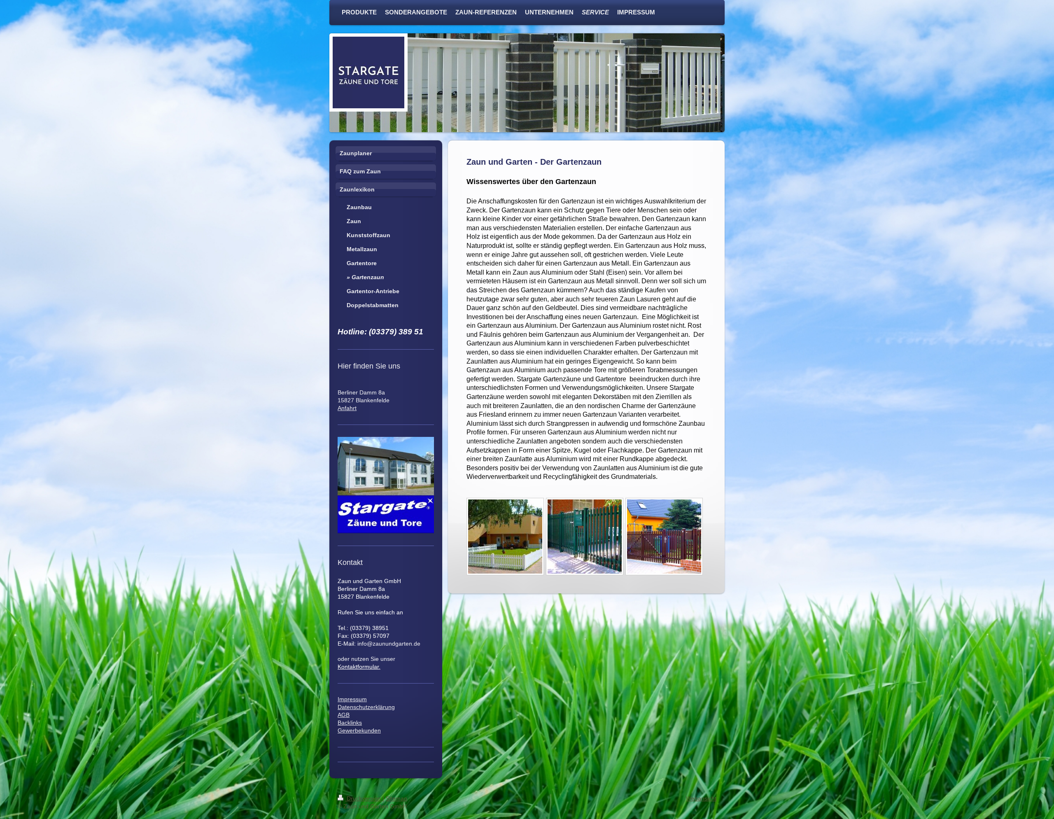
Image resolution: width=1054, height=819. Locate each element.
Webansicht (701, 798)
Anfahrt (347, 408)
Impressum (352, 699)
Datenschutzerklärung (366, 707)
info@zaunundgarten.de (388, 643)
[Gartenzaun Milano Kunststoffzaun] (505, 536)
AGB (344, 715)
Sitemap (396, 798)
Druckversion (363, 798)
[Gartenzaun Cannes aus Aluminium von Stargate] (584, 536)
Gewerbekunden (359, 730)
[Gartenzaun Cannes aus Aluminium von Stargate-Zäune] (664, 536)
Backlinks (350, 722)
